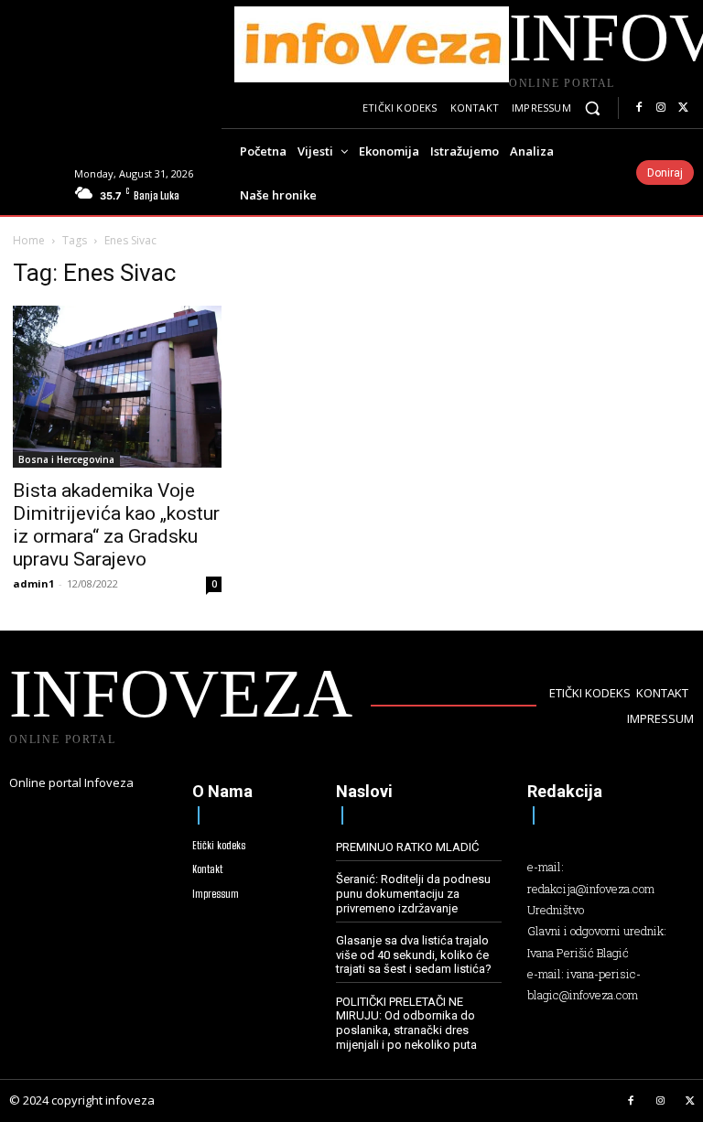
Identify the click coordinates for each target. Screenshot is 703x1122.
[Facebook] (639, 108)
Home (29, 240)
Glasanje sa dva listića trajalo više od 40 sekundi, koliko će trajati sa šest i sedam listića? (414, 954)
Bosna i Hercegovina (66, 459)
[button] (592, 108)
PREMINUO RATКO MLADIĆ (407, 847)
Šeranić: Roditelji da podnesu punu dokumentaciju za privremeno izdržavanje (413, 893)
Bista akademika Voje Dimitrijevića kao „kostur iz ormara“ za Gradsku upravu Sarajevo (116, 525)
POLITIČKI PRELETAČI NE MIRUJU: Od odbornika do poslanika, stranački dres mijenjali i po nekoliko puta (406, 1023)
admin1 (33, 583)
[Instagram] (661, 108)
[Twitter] (683, 108)
